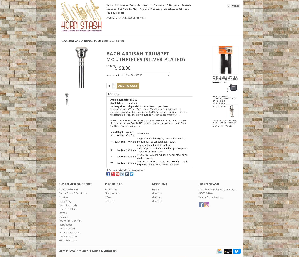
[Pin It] (117, 174)
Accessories (145, 5)
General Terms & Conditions (72, 193)
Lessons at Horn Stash (69, 232)
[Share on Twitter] (131, 174)
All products (111, 189)
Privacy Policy (64, 201)
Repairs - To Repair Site (70, 220)
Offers (108, 197)
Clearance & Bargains (167, 5)
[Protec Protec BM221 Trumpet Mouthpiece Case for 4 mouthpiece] (232, 87)
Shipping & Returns (67, 208)
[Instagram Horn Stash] (206, 204)
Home (110, 5)
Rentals (186, 5)
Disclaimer (63, 197)
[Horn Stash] (81, 17)
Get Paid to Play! (128, 8)
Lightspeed (110, 250)
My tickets (157, 197)
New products (112, 193)
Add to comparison (135, 170)
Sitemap (62, 212)
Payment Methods (67, 205)
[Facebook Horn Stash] (201, 204)
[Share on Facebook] (108, 174)
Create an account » (126, 18)
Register (156, 189)
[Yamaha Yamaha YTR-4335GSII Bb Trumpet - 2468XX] (232, 111)
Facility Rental (115, 12)
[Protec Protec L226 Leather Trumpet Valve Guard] (225, 60)
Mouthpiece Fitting (67, 240)
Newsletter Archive (67, 236)
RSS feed (109, 201)
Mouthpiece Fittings (176, 8)
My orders (157, 193)
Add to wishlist (115, 170)
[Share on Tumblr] (127, 174)
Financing (156, 8)
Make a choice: (114, 75)
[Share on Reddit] (122, 174)
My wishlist (157, 201)
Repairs (144, 8)
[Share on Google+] (113, 174)
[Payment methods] (219, 251)
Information (114, 94)
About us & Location (68, 189)
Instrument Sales (125, 5)
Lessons (111, 8)
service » (141, 18)
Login (109, 18)
